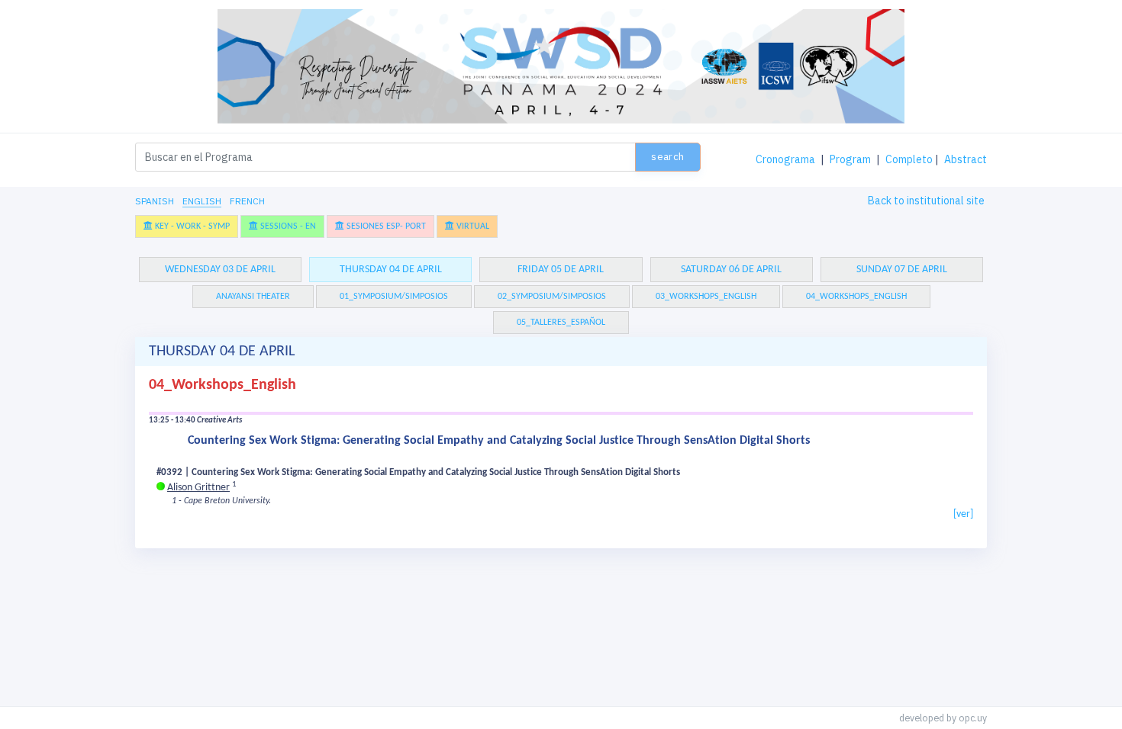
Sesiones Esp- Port (385, 226)
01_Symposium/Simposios (394, 296)
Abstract (965, 159)
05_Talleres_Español (561, 322)
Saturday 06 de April (731, 269)
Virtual (471, 226)
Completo (909, 159)
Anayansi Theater (253, 296)
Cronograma (785, 159)
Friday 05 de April (560, 269)
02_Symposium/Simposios (552, 296)
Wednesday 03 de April (220, 269)
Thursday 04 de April (391, 269)
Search (667, 156)
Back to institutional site (926, 200)
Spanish (154, 201)
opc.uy (973, 717)
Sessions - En (287, 226)
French (247, 201)
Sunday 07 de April (901, 269)
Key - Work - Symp (191, 226)
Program (850, 159)
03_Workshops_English (706, 296)
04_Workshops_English (856, 296)
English (201, 201)
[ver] (963, 514)
